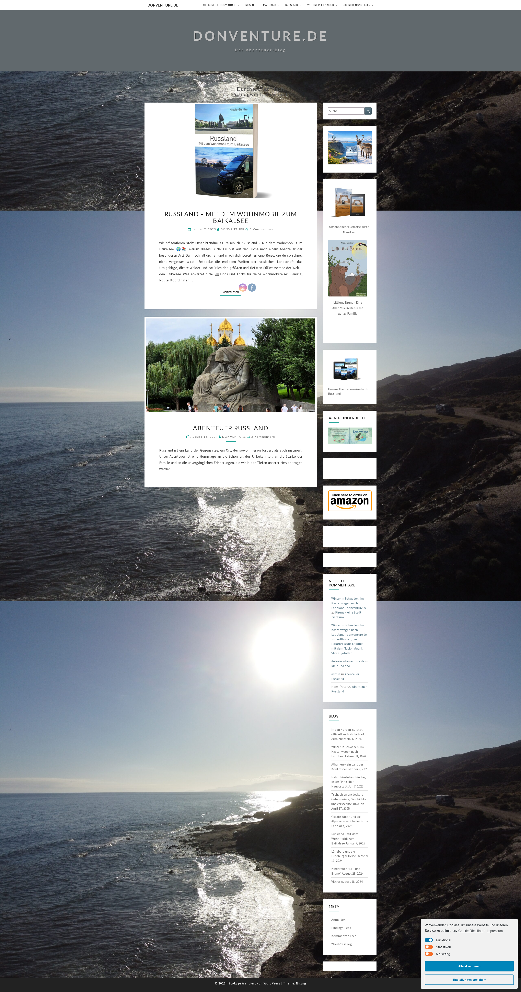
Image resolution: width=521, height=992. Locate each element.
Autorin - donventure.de (347, 661)
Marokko (269, 5)
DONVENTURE (232, 229)
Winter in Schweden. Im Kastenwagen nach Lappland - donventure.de (349, 603)
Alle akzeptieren (469, 966)
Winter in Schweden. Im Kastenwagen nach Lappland (347, 751)
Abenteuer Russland (230, 428)
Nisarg (301, 983)
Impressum (494, 931)
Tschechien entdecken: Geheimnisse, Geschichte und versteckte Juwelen (348, 799)
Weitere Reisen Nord (320, 5)
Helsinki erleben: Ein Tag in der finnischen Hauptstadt (348, 782)
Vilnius (335, 881)
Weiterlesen (232, 292)
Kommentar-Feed (343, 936)
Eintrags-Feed (341, 928)
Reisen (249, 5)
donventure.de (163, 5)
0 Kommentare (262, 229)
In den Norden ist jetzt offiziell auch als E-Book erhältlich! (348, 734)
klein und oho (340, 666)
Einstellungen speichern (469, 979)
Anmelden (338, 920)
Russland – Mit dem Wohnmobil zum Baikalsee (230, 217)
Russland (291, 5)
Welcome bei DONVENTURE (219, 5)
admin (335, 674)
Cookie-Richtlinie (470, 931)
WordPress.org (341, 944)
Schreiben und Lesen (357, 5)
